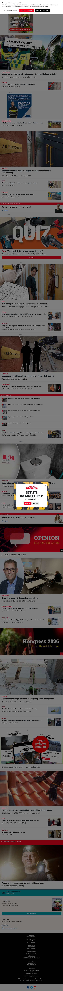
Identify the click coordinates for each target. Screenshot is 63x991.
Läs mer (46, 6)
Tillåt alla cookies (26, 10)
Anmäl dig (27, 503)
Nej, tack (35, 503)
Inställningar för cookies (10, 10)
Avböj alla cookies (42, 10)
